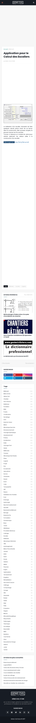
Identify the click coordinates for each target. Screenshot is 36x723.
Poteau (18, 438)
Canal (18, 525)
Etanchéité (18, 629)
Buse (18, 523)
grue (18, 639)
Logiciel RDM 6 (8, 665)
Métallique (18, 528)
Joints (18, 647)
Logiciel (24, 286)
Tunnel (18, 649)
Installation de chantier (18, 494)
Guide (18, 448)
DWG (18, 554)
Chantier (18, 399)
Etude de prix (18, 515)
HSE (18, 593)
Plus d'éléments (28, 295)
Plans (18, 458)
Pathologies (18, 621)
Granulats (18, 595)
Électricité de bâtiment (18, 510)
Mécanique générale (18, 541)
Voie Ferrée (18, 637)
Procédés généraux (18, 531)
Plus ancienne (29, 363)
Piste (18, 606)
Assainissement (18, 435)
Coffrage (18, 533)
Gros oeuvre (18, 401)
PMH (18, 603)
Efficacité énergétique (18, 616)
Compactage (18, 587)
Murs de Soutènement (18, 505)
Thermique (18, 624)
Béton (18, 425)
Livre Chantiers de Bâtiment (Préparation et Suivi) (18, 336)
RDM (18, 409)
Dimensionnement (18, 430)
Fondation (18, 406)
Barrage (18, 513)
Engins (18, 569)
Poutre (18, 412)
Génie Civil (18, 396)
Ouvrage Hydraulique (18, 432)
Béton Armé (18, 394)
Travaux (18, 453)
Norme (18, 474)
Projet (18, 463)
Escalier (18, 286)
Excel (18, 482)
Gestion (18, 562)
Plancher (18, 567)
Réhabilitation (18, 580)
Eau (18, 466)
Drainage (18, 500)
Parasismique (18, 520)
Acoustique (18, 626)
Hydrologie (18, 502)
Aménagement (18, 546)
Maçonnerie (18, 618)
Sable (18, 600)
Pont (18, 497)
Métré (18, 564)
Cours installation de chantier (12, 673)
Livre (18, 419)
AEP (18, 489)
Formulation (18, 518)
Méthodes (18, 451)
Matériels (18, 538)
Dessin (18, 479)
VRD (18, 544)
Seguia (18, 611)
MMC (18, 631)
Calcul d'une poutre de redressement (14, 678)
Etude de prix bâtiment (10, 662)
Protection (18, 608)
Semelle (18, 507)
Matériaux (18, 404)
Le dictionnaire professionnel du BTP (16, 356)
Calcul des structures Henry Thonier (14, 667)
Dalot (18, 556)
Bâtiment (11, 49)
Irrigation (18, 577)
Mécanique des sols (18, 427)
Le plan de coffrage (9, 675)
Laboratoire (18, 471)
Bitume (18, 613)
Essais (18, 559)
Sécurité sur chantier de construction (14, 683)
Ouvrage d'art (18, 445)
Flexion (18, 492)
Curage (18, 590)
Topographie (18, 487)
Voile (18, 484)
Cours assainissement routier (12, 670)
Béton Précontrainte (18, 549)
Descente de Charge (18, 642)
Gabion (18, 644)
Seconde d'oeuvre (18, 582)
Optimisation (18, 572)
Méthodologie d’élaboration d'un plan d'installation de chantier (16, 315)
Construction (18, 414)
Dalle (18, 443)
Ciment (18, 551)
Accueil (6, 49)
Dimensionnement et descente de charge (16, 680)
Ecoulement (18, 469)
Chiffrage (18, 585)
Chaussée (18, 476)
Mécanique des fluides (18, 456)
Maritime (18, 634)
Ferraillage (18, 417)
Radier (18, 598)
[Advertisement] (18, 26)
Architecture (18, 440)
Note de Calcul (18, 422)
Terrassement (18, 575)
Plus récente (6, 363)
